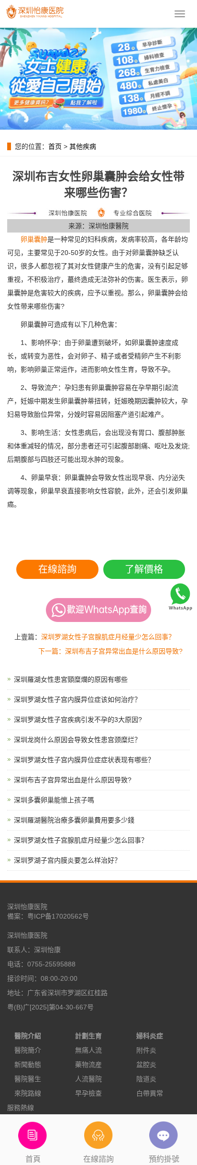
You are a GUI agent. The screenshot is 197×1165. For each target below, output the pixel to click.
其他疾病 (82, 146)
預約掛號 (164, 1159)
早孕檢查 (88, 1093)
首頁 (33, 1159)
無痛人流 (88, 1050)
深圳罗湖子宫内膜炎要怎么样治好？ (67, 860)
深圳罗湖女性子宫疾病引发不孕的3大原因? (78, 719)
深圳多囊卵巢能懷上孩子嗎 (54, 800)
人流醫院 (88, 1079)
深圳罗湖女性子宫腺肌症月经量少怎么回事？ (108, 637)
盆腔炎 (146, 1064)
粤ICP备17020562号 (58, 916)
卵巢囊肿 (34, 239)
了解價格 (144, 569)
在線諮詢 (57, 569)
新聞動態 (27, 1064)
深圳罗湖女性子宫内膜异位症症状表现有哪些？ (84, 760)
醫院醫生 (27, 1079)
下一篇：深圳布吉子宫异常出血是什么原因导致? (110, 651)
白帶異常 (149, 1093)
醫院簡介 (27, 1050)
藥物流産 (88, 1064)
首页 (55, 146)
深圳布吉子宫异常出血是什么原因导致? (72, 780)
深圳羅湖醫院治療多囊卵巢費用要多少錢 (74, 820)
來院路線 (27, 1093)
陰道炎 (146, 1079)
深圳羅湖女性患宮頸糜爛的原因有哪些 (71, 679)
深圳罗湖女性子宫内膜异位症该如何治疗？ (77, 699)
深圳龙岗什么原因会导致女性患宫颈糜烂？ (77, 739)
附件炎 (146, 1050)
